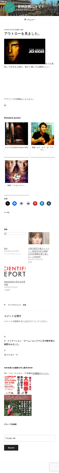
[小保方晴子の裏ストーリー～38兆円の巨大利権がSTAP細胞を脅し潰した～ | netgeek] (38, 238)
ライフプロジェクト (15, 305)
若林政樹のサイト (31, 6)
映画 (24, 305)
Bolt (5, 248)
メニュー (31, 19)
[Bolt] (14, 238)
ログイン (31, 321)
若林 (21, 29)
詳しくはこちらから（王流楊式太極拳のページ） (26, 373)
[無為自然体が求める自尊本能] (14, 271)
